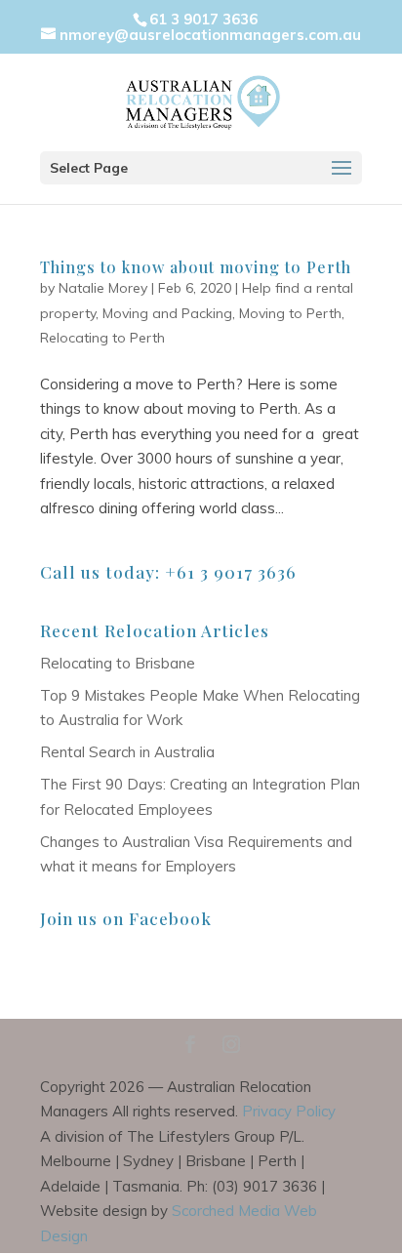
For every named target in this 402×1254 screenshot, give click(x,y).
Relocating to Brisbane (117, 663)
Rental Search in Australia (127, 752)
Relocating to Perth (102, 337)
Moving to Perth (290, 313)
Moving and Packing (167, 313)
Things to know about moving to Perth (195, 267)
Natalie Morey (103, 288)
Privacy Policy (289, 1111)
